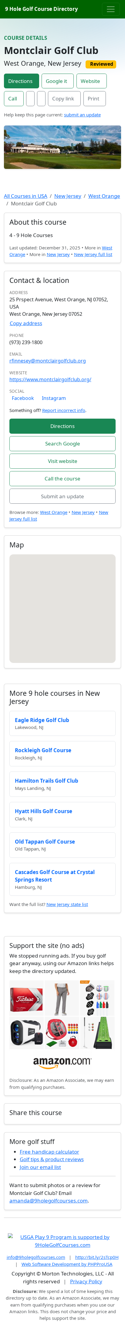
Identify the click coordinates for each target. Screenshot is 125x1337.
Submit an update (62, 496)
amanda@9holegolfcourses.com (48, 1200)
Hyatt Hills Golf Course (43, 811)
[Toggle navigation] (111, 9)
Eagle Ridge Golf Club (42, 720)
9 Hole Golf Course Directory (41, 8)
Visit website (62, 461)
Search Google (62, 443)
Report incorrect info (63, 410)
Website (90, 81)
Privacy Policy (86, 1281)
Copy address (26, 323)
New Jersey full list (93, 254)
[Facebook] (30, 98)
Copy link (63, 98)
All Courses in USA (25, 195)
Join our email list (40, 1167)
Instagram (54, 398)
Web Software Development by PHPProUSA (67, 1264)
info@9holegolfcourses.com (36, 1257)
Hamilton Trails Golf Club (46, 780)
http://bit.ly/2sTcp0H (97, 1257)
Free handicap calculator (49, 1151)
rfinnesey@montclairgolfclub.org (47, 360)
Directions (20, 81)
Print (93, 98)
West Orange (104, 195)
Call (12, 98)
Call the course (62, 478)
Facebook (23, 398)
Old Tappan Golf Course (45, 841)
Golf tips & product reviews (52, 1159)
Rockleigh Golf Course (43, 750)
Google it (56, 81)
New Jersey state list (67, 904)
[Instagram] (41, 98)
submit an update (82, 115)
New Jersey (67, 195)
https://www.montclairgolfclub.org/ (50, 379)
